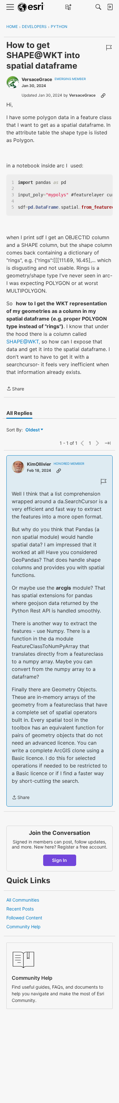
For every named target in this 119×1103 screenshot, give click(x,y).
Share (15, 389)
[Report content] (109, 47)
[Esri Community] (31, 7)
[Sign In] (110, 7)
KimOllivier (39, 464)
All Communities (22, 900)
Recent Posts (20, 908)
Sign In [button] (59, 860)
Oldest (33, 430)
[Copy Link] (103, 95)
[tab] (19, 413)
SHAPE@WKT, (23, 341)
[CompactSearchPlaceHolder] (98, 7)
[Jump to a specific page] (107, 443)
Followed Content (24, 917)
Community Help (23, 926)
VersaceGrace (37, 79)
